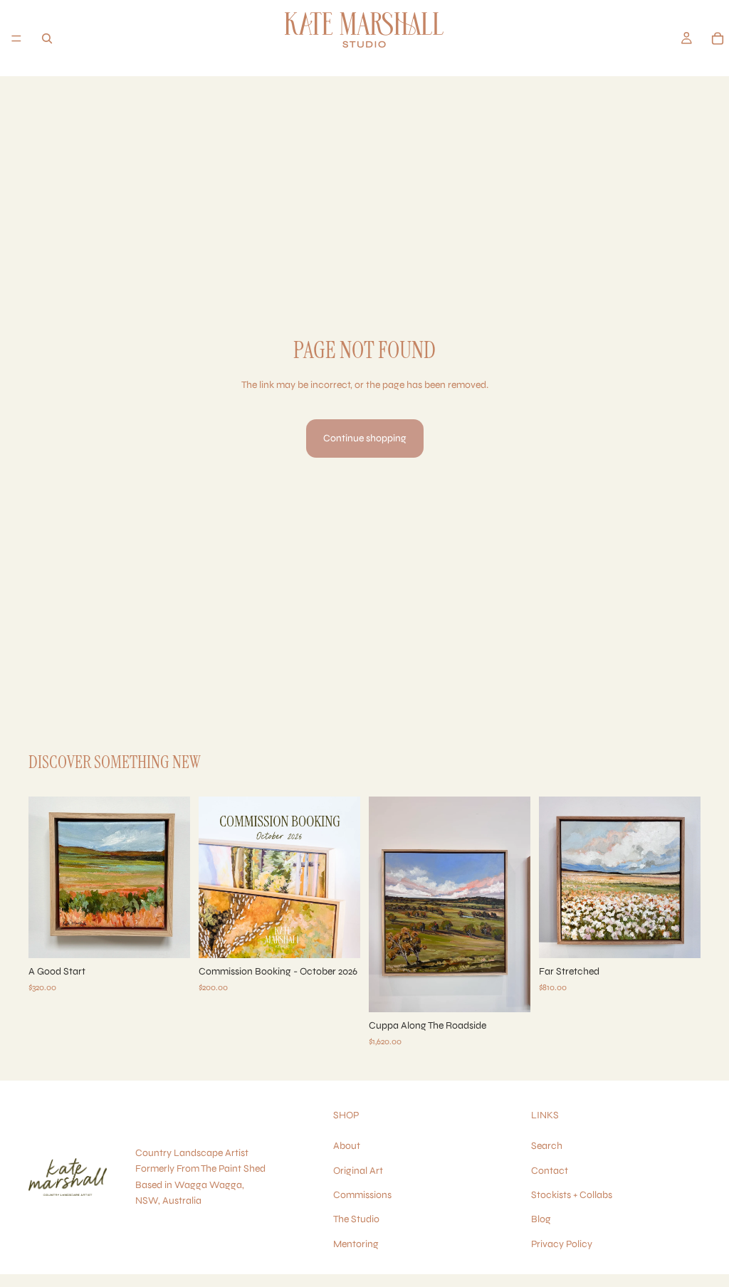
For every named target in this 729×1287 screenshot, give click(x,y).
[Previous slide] (44, 877)
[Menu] (16, 38)
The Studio (356, 1220)
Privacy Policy (561, 1244)
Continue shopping (365, 438)
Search (546, 1146)
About (346, 1146)
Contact (549, 1171)
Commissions (362, 1195)
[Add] (168, 936)
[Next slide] (174, 877)
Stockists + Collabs (571, 1195)
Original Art (358, 1171)
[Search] (47, 38)
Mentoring (356, 1244)
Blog (541, 1220)
